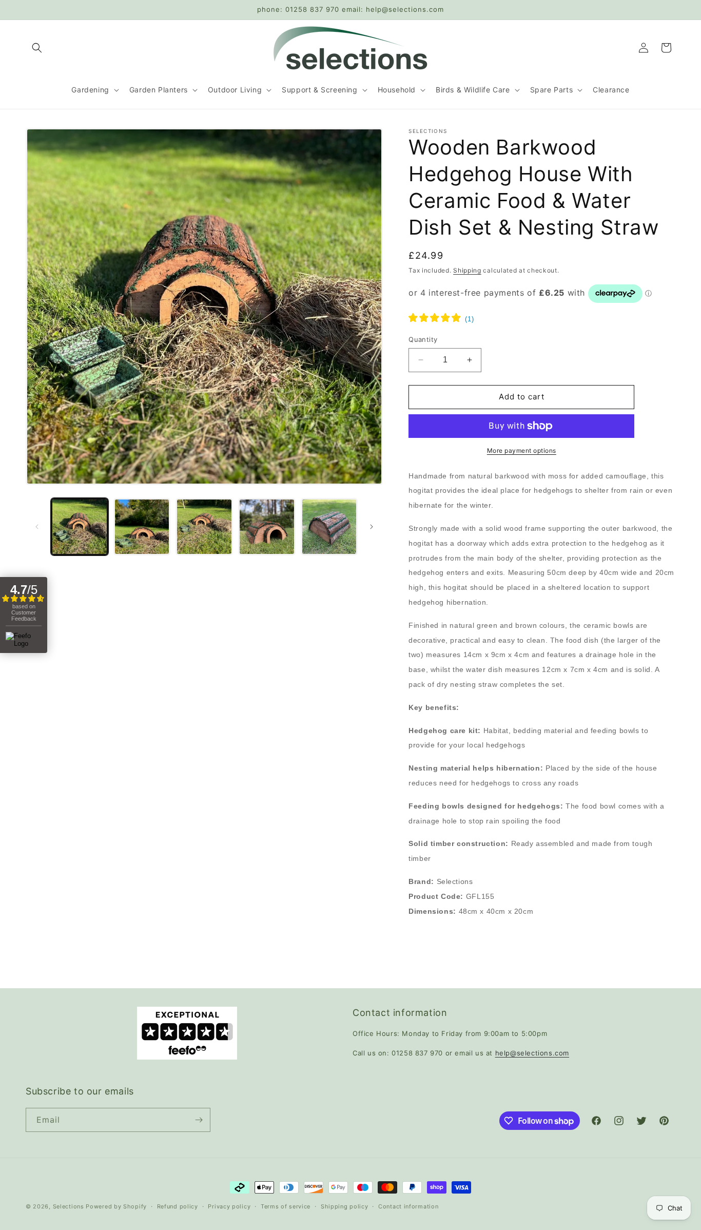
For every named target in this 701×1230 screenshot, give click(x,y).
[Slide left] (37, 526)
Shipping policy (344, 1206)
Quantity (422, 339)
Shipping (467, 270)
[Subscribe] (198, 1120)
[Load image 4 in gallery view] (267, 526)
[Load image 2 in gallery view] (142, 526)
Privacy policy (229, 1206)
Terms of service (285, 1206)
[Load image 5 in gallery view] (329, 526)
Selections (68, 1206)
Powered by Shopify (116, 1206)
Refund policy (177, 1206)
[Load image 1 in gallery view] (79, 526)
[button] (37, 47)
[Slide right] (371, 526)
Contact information (408, 1206)
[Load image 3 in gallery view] (204, 526)
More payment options (521, 450)
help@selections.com (532, 1053)
